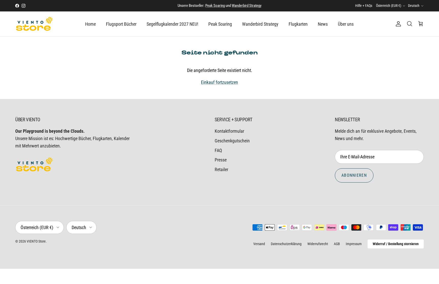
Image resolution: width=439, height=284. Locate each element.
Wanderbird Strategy (246, 5)
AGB (337, 244)
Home (90, 24)
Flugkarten (298, 24)
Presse (221, 159)
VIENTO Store (36, 241)
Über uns (346, 24)
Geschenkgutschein (232, 140)
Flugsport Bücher (121, 24)
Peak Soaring (215, 5)
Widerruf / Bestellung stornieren (396, 244)
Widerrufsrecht (317, 244)
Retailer (221, 169)
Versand (259, 244)
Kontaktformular (229, 131)
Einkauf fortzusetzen (219, 82)
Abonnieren (354, 175)
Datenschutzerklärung (286, 244)
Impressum (354, 244)
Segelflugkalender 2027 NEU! (172, 24)
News (323, 24)
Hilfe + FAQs (363, 6)
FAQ (218, 150)
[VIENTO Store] (34, 24)
